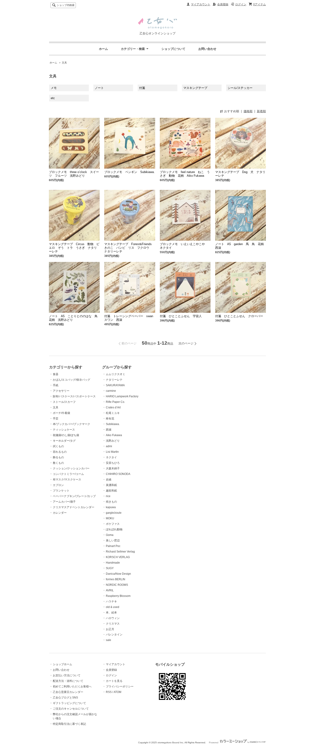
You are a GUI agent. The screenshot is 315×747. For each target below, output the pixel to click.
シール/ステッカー (240, 88)
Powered (214, 742)
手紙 (55, 385)
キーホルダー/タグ (64, 440)
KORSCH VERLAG (118, 557)
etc (53, 98)
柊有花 (110, 418)
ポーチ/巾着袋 (61, 413)
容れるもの (60, 451)
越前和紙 (111, 490)
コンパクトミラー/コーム (68, 474)
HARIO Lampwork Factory (122, 396)
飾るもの (58, 457)
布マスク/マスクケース (67, 479)
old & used (112, 607)
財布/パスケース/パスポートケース (74, 396)
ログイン (240, 4)
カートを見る (114, 681)
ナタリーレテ (114, 379)
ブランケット (61, 490)
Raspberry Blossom (118, 596)
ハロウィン (113, 618)
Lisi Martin (112, 451)
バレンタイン (114, 634)
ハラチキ (111, 601)
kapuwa (111, 507)
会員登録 (222, 4)
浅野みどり (113, 440)
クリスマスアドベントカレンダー (73, 507)
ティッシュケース (64, 429)
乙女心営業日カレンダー (68, 692)
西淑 (108, 429)
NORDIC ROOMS (117, 584)
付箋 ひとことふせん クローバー (239, 316)
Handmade (113, 562)
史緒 (108, 479)
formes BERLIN (115, 579)
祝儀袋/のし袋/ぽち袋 (66, 435)
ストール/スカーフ (64, 402)
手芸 (55, 418)
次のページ (185, 343)
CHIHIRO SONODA (118, 474)
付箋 (142, 88)
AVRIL (110, 590)
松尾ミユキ (113, 413)
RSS (109, 692)
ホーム (103, 49)
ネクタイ (111, 457)
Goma (109, 535)
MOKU (110, 518)
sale (108, 640)
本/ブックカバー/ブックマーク (71, 424)
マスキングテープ (195, 88)
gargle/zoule (114, 512)
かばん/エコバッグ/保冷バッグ (71, 379)
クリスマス (113, 623)
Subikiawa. (113, 424)
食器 (55, 374)
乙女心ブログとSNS (65, 697)
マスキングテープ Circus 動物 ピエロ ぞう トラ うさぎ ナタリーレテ (74, 247)
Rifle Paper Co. (115, 402)
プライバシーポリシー (120, 686)
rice (108, 496)
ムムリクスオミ (115, 374)
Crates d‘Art (113, 407)
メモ (54, 88)
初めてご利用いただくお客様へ (72, 686)
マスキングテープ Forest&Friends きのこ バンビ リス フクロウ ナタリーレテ (129, 247)
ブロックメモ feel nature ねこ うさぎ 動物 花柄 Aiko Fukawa (185, 173)
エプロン (58, 485)
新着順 (261, 111)
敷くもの (58, 463)
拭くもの (58, 446)
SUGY (110, 568)
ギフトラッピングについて (69, 703)
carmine (111, 390)
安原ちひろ (113, 463)
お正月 (110, 629)
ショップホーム (62, 664)
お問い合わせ (207, 49)
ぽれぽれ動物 (114, 529)
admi (109, 446)
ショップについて (173, 49)
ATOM (117, 692)
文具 (64, 62)
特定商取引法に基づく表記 (69, 724)
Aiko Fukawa (114, 435)
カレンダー (60, 512)
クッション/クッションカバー (71, 468)
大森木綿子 (113, 468)
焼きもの (111, 501)
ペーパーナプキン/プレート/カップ (74, 496)
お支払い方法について (66, 675)
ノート (99, 88)
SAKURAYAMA (115, 385)
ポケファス (113, 523)
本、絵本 (111, 612)
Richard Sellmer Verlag (120, 551)
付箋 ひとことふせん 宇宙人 (181, 316)
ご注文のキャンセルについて (71, 708)
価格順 (248, 111)
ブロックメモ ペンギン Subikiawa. (129, 172)
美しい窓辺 (113, 540)
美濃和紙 (111, 485)
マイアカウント (200, 4)
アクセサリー (61, 390)
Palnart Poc (113, 546)
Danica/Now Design (118, 573)
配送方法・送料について (68, 681)
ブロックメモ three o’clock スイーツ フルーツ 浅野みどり (74, 173)
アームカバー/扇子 (64, 501)
